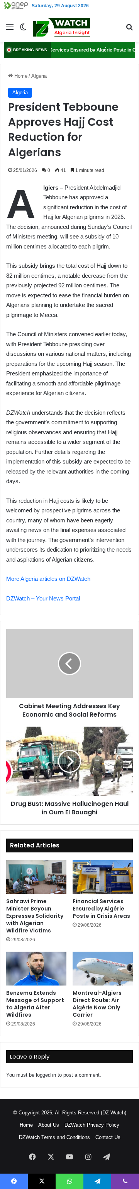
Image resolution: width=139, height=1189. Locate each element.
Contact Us (107, 1137)
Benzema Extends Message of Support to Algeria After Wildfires (35, 1004)
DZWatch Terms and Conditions (54, 1137)
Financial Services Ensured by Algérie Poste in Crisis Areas (101, 908)
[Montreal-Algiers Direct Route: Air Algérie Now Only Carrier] (103, 969)
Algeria (39, 76)
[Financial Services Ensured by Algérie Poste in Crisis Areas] (103, 877)
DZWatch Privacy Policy (91, 1125)
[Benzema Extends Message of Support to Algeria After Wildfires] (36, 969)
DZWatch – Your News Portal (43, 598)
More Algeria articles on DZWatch (48, 578)
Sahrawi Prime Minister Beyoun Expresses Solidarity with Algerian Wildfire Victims (34, 915)
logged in (46, 1075)
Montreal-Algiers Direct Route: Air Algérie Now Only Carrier (97, 1004)
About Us (48, 1125)
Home (20, 76)
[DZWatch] (61, 27)
